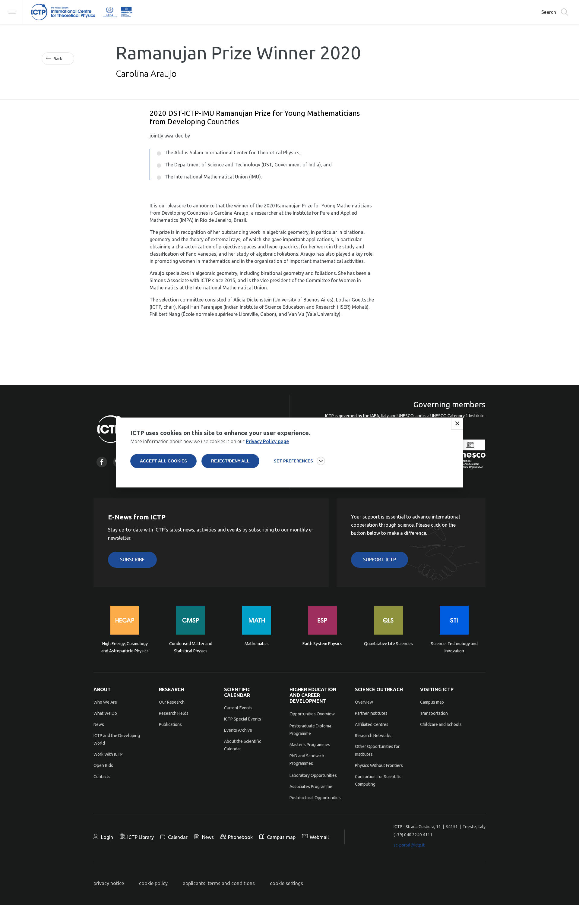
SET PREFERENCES (293, 461)
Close (457, 424)
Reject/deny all (230, 461)
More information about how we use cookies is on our (209, 441)
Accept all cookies (163, 461)
